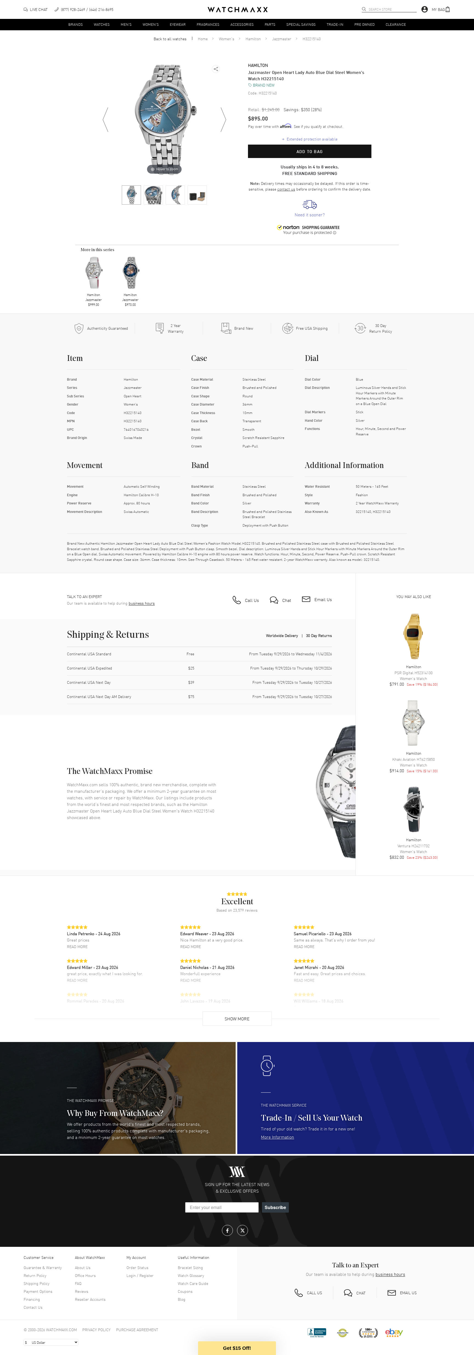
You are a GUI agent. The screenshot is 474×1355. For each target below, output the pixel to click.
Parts (270, 24)
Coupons (185, 1291)
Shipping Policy (36, 1283)
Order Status (137, 1267)
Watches (102, 24)
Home (203, 39)
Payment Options (38, 1291)
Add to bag (310, 151)
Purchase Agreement (137, 1330)
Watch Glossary (191, 1275)
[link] (310, 208)
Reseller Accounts (90, 1299)
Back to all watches (170, 39)
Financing (32, 1299)
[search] (364, 9)
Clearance (396, 24)
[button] (441, 9)
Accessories (242, 24)
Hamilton (253, 39)
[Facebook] (227, 1230)
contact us (286, 189)
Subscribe (275, 1207)
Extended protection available (310, 139)
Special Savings (301, 24)
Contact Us (33, 1307)
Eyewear (178, 24)
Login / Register (140, 1275)
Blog (181, 1299)
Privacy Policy (96, 1330)
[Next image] (223, 119)
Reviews (81, 1291)
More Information (277, 1136)
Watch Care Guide (193, 1283)
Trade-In (335, 24)
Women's (151, 24)
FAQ (78, 1283)
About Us (83, 1267)
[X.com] (242, 1230)
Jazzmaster (281, 39)
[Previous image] (105, 119)
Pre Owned (364, 24)
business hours (142, 603)
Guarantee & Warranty (43, 1267)
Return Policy (35, 1275)
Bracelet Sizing (190, 1267)
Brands (75, 24)
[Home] (238, 9)
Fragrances (208, 24)
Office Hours (85, 1275)
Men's (126, 24)
